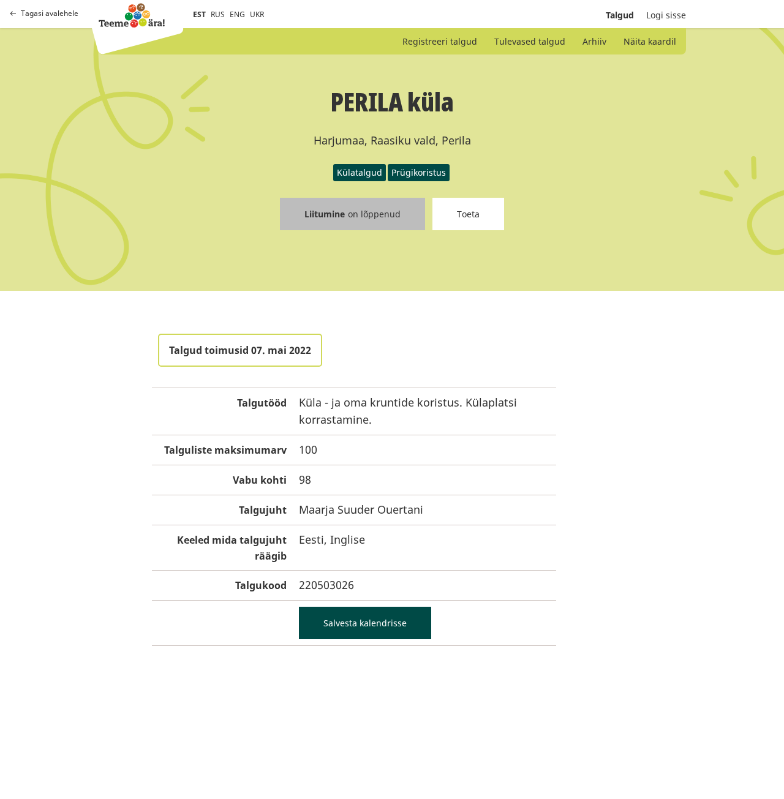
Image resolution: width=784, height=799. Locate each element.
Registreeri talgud (439, 41)
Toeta (468, 214)
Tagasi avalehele (49, 13)
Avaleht (131, 15)
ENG (237, 14)
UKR (257, 14)
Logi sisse (666, 15)
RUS (218, 14)
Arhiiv (594, 41)
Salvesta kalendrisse (365, 623)
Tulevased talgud (529, 41)
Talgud (620, 15)
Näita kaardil (650, 41)
